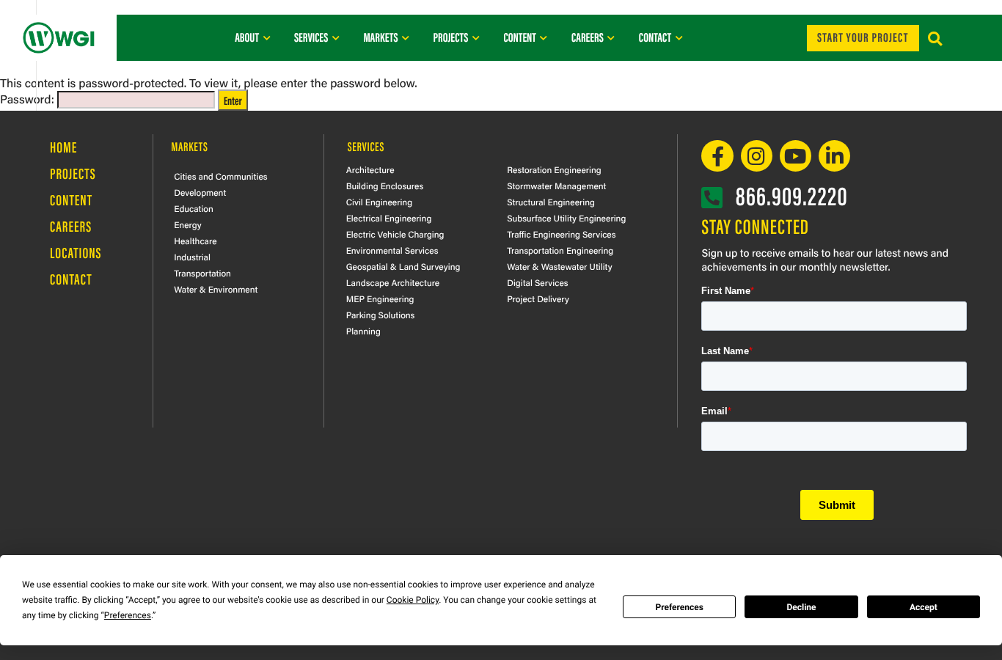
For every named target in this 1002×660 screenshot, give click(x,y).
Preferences (679, 607)
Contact (71, 279)
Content (71, 199)
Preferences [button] (127, 615)
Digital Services (537, 282)
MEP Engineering (380, 298)
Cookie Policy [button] (413, 600)
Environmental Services (392, 250)
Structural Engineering (551, 201)
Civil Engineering (379, 201)
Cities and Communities (220, 176)
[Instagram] (756, 156)
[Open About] (267, 37)
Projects (73, 173)
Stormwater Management (556, 185)
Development (200, 192)
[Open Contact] (679, 37)
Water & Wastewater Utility (559, 266)
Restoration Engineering (554, 169)
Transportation (202, 272)
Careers (71, 226)
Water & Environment (215, 289)
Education (193, 208)
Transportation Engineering (560, 250)
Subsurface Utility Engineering (566, 217)
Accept (923, 607)
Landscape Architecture (393, 282)
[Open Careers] (611, 37)
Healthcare (195, 240)
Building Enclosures (385, 185)
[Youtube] (795, 156)
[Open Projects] (476, 37)
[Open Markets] (405, 37)
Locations (76, 252)
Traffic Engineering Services (561, 234)
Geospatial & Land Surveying (403, 266)
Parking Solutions (380, 314)
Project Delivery (538, 298)
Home (63, 147)
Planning (363, 330)
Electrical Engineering (389, 217)
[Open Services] (336, 37)
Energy (187, 224)
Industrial (192, 256)
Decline (801, 607)
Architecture (370, 169)
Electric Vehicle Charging (395, 234)
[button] (935, 39)
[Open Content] (544, 37)
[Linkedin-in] (834, 156)
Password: (28, 98)
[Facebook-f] (717, 156)
